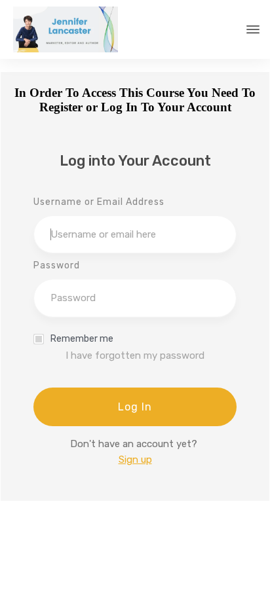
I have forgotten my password (135, 355)
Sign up (135, 459)
